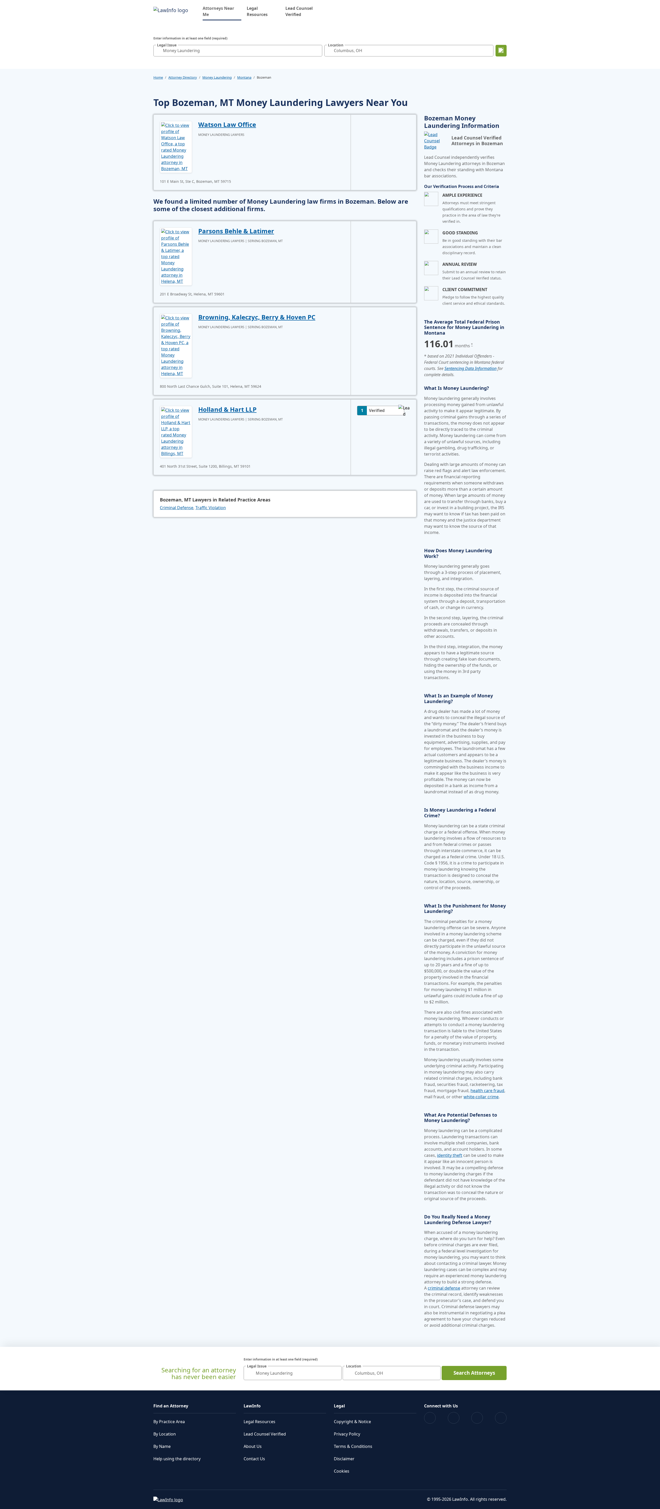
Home (158, 77)
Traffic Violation (210, 507)
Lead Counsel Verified (299, 11)
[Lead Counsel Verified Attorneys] (435, 140)
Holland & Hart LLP (227, 409)
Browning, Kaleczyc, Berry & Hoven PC (256, 317)
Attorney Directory (182, 77)
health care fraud (487, 1090)
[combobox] (237, 50)
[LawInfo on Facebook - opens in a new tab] (430, 1418)
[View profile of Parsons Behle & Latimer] (176, 256)
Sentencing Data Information (470, 368)
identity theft (449, 1155)
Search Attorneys (474, 1373)
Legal (339, 1406)
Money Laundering (217, 77)
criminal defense (444, 1288)
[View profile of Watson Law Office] (176, 146)
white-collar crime (481, 1097)
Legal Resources (257, 11)
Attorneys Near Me (222, 11)
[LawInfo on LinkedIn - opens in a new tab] (501, 1418)
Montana (244, 77)
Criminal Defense (176, 507)
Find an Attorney (170, 1406)
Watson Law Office (227, 124)
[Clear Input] (317, 50)
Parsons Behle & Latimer (236, 231)
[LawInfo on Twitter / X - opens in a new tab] (453, 1418)
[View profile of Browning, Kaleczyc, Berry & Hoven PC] (176, 345)
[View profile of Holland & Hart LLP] (176, 431)
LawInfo (252, 1406)
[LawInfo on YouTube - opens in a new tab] (477, 1418)
